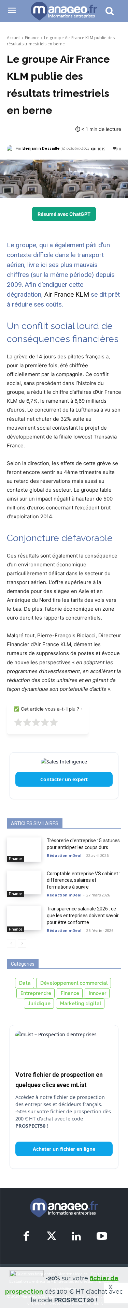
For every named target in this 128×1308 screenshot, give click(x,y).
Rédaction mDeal (64, 855)
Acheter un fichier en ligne (64, 1149)
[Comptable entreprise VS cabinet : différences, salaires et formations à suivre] (24, 882)
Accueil (13, 38)
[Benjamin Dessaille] (11, 148)
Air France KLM (66, 294)
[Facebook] (26, 1237)
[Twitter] (51, 1237)
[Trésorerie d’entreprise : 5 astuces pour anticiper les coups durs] (24, 849)
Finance (32, 38)
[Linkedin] (77, 1237)
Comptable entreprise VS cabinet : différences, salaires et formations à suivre (83, 880)
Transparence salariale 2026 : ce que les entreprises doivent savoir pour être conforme (83, 915)
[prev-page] (11, 943)
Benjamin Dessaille (41, 148)
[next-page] (22, 943)
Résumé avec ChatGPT (64, 214)
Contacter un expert (64, 779)
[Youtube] (102, 1237)
